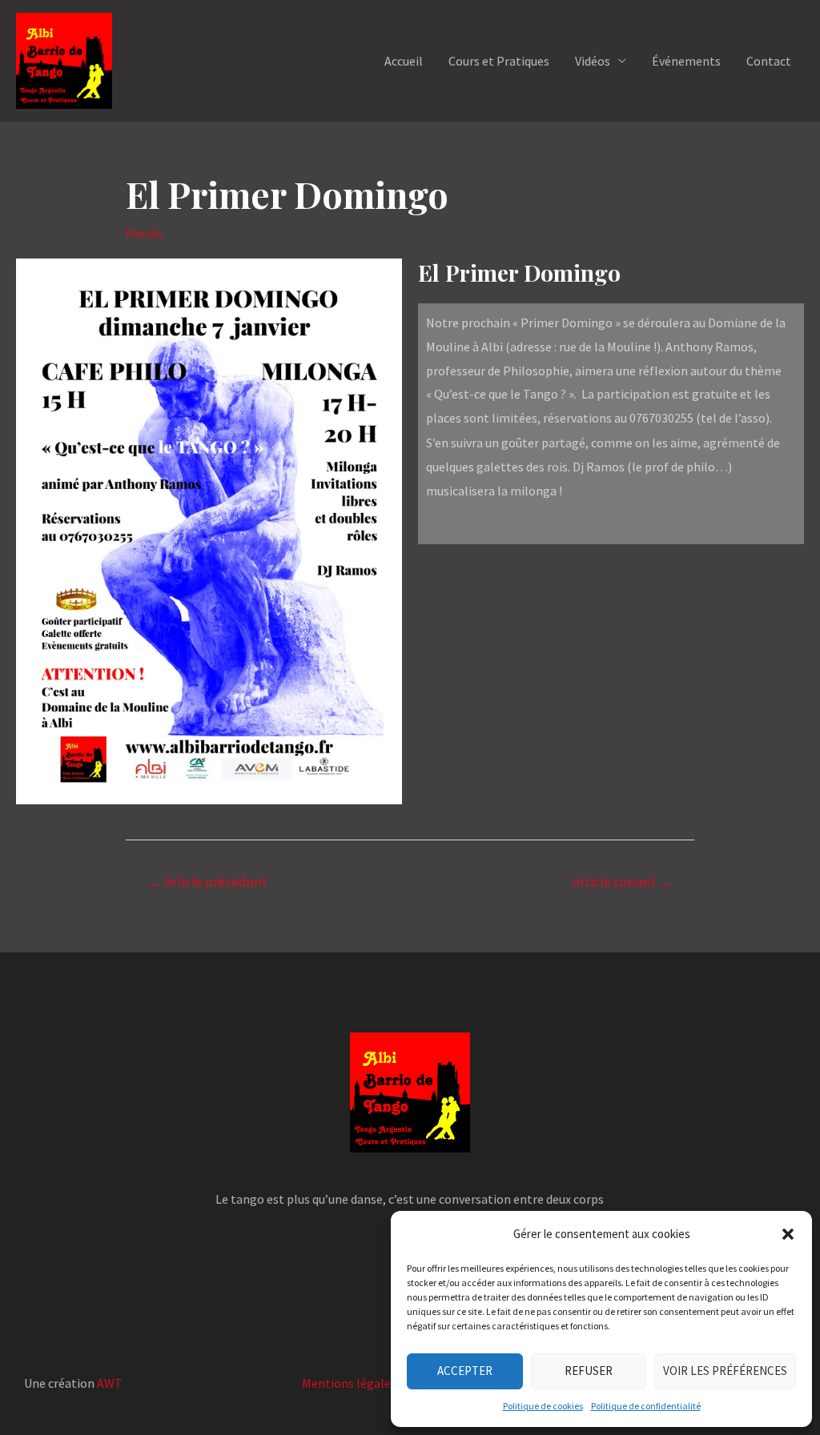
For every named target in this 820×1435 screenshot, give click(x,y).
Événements (686, 61)
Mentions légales (349, 1383)
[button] (788, 1234)
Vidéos (592, 61)
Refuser (589, 1370)
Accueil (403, 61)
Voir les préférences (725, 1370)
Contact (768, 61)
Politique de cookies (543, 1406)
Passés (144, 233)
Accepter (464, 1370)
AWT (110, 1383)
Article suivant (622, 882)
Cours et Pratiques (498, 61)
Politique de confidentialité (646, 1406)
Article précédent (207, 882)
